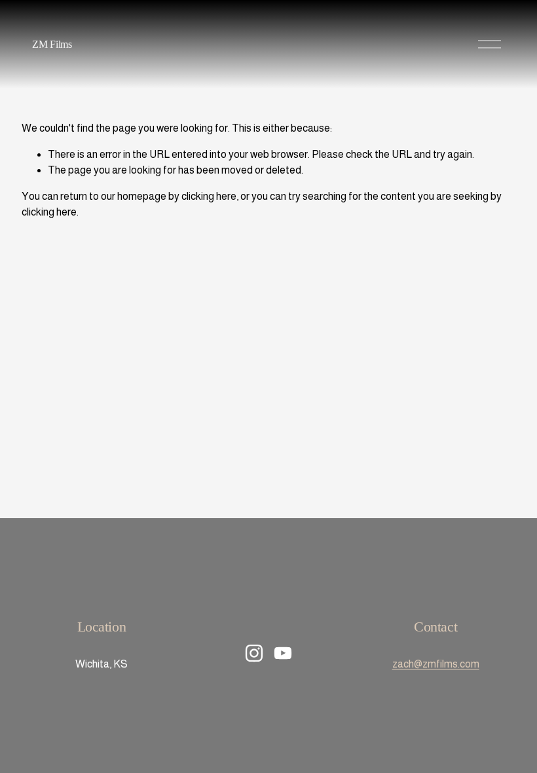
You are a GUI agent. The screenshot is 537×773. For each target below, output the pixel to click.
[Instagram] (254, 653)
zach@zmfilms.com (435, 663)
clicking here (208, 196)
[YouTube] (283, 653)
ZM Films (51, 44)
